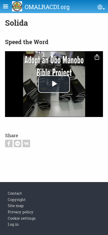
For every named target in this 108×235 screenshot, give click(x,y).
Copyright (17, 199)
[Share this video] (97, 57)
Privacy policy (20, 211)
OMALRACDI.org (47, 7)
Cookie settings (22, 218)
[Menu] (8, 7)
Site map (16, 205)
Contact (15, 193)
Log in (13, 224)
